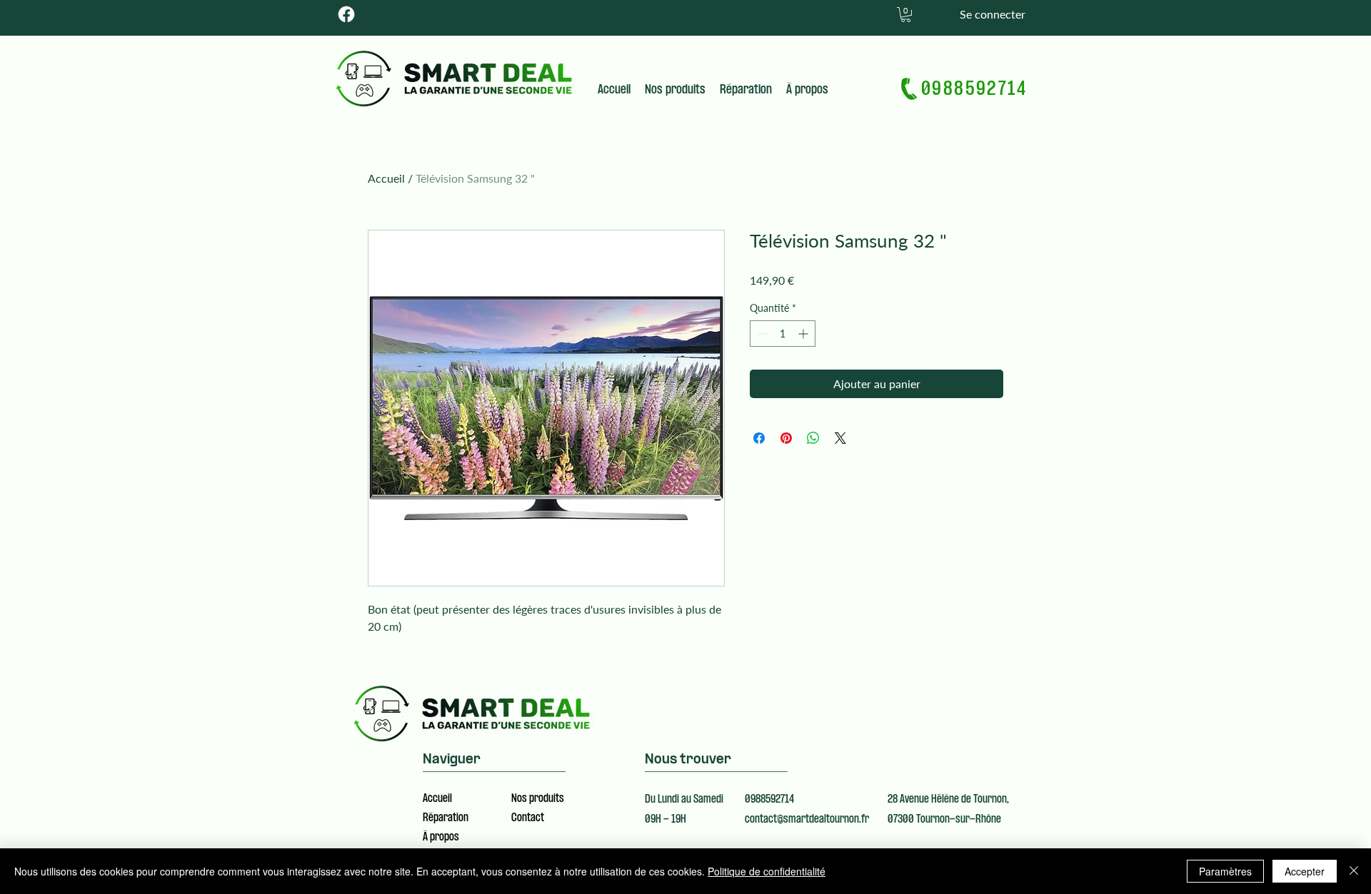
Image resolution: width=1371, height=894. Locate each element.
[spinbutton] (782, 333)
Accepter (1305, 871)
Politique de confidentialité (766, 871)
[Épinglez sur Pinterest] (786, 438)
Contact (527, 818)
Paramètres (1225, 871)
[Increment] (804, 333)
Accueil (386, 178)
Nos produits (537, 799)
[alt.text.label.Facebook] (346, 14)
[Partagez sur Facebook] (759, 438)
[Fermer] (1353, 871)
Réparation (445, 818)
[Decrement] (761, 333)
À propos (441, 837)
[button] (906, 14)
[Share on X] (840, 438)
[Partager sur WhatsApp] (813, 438)
